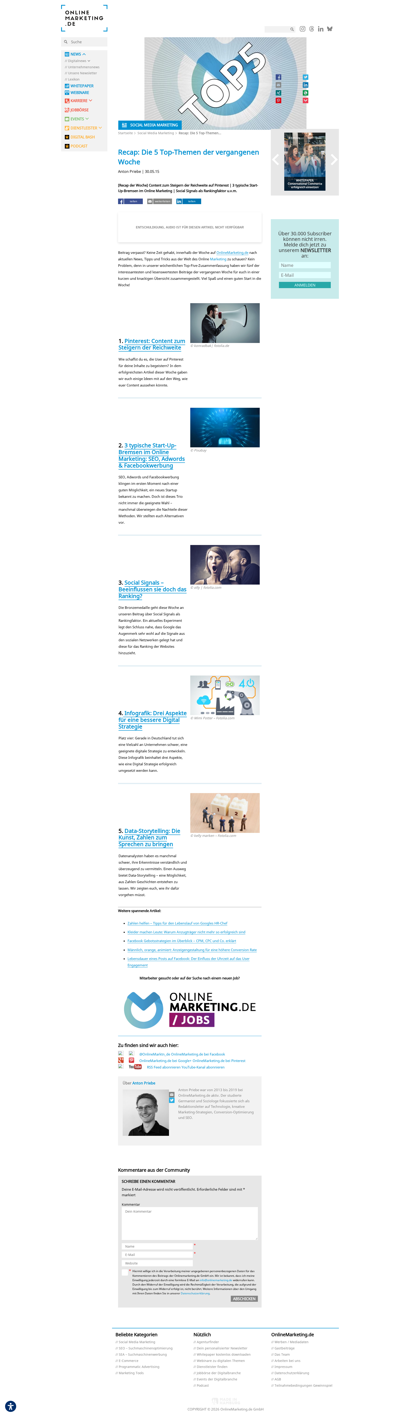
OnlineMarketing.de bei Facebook (198, 1054)
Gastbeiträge (285, 1348)
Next (332, 159)
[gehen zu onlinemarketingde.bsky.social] (329, 30)
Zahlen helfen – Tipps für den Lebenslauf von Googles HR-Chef (177, 923)
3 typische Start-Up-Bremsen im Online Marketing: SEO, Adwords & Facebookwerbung (152, 455)
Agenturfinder (208, 1342)
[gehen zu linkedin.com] (320, 30)
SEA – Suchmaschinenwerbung (143, 1355)
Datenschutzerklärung (195, 1293)
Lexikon (74, 79)
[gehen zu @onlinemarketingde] (311, 30)
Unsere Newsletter (82, 73)
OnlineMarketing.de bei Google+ (165, 1060)
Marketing (218, 259)
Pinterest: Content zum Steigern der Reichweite (152, 344)
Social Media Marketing (156, 133)
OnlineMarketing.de (232, 252)
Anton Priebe (143, 1083)
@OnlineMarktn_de (154, 1054)
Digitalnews (77, 61)
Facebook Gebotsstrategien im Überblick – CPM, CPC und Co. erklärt (182, 940)
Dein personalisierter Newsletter (222, 1348)
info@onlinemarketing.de (216, 1280)
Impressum (283, 1367)
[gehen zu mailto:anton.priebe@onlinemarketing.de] (172, 1094)
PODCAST (79, 146)
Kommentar (131, 1205)
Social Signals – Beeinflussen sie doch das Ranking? (153, 589)
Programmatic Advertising (139, 1367)
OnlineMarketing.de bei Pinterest (219, 1060)
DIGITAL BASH (83, 137)
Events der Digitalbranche (217, 1379)
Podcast (203, 1386)
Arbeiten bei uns (287, 1361)
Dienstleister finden (212, 1367)
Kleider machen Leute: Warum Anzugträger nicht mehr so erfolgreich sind (186, 932)
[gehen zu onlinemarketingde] (302, 29)
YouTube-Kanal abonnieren (203, 1067)
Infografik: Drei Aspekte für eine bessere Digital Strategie (153, 719)
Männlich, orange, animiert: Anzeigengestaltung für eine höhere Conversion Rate (192, 949)
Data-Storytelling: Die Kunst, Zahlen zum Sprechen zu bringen (149, 837)
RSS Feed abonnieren (164, 1067)
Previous (277, 159)
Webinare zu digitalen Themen (221, 1361)
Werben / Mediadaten (292, 1342)
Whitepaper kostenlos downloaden (224, 1355)
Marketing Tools (131, 1373)
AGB (278, 1379)
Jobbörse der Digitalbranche (219, 1373)
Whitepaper (82, 86)
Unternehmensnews (84, 67)
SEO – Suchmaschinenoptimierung (146, 1348)
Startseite (125, 133)
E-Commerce (128, 1361)
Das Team (282, 1355)
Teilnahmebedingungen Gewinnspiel (303, 1386)
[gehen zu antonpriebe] (172, 1100)
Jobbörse (80, 110)
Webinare (80, 92)
